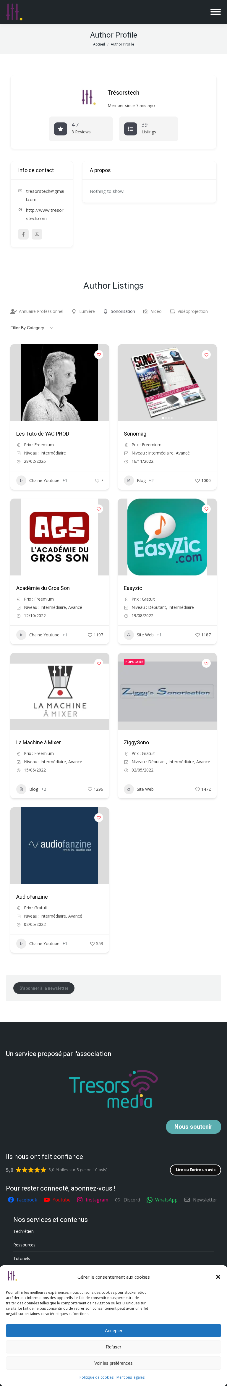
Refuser (113, 1346)
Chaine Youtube (44, 480)
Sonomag (135, 434)
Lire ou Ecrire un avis (195, 1169)
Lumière (87, 311)
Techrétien (23, 1231)
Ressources (24, 1245)
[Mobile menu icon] (215, 12)
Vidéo (156, 311)
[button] (218, 1277)
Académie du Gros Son (43, 588)
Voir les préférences (113, 1363)
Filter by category (27, 327)
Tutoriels (21, 1258)
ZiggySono (136, 742)
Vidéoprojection (193, 311)
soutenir (193, 1126)
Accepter (113, 1330)
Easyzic (133, 588)
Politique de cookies (97, 1377)
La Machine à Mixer (38, 742)
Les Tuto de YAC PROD (42, 434)
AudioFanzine (32, 897)
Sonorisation (123, 311)
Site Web (145, 635)
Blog (141, 480)
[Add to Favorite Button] (98, 354)
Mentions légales (130, 1377)
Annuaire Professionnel (41, 311)
